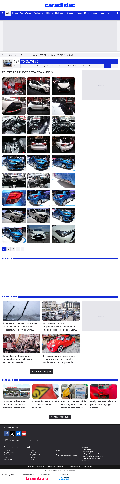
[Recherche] (117, 17)
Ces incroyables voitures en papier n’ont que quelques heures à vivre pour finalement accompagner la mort (58, 359)
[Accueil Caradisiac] (2, 13)
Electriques (38, 13)
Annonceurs (41, 467)
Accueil (16, 66)
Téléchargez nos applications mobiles (22, 440)
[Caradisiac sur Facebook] (6, 434)
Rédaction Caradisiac (55, 467)
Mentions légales (88, 452)
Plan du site (86, 449)
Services (70, 13)
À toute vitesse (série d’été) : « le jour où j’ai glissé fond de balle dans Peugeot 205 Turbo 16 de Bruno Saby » (20, 326)
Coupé (32, 450)
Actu (8, 13)
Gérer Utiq (85, 460)
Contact (31, 467)
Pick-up (32, 457)
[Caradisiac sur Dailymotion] (18, 434)
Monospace (8, 459)
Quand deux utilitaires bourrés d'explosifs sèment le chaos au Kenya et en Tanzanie (17, 359)
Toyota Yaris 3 (29, 61)
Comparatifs (45, 66)
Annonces (105, 13)
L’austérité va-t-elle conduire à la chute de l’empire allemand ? (45, 404)
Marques (94, 13)
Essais (15, 13)
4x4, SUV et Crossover (38, 455)
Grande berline (9, 455)
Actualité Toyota (9, 296)
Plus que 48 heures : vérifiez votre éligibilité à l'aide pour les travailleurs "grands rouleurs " (74, 404)
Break (6, 457)
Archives (85, 447)
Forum (79, 13)
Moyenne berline (9, 453)
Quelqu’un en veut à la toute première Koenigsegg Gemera (103, 404)
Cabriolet (33, 453)
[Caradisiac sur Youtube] (24, 434)
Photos (107, 66)
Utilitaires (49, 13)
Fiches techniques (74, 66)
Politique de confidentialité (91, 454)
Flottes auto (60, 13)
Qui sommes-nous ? (73, 467)
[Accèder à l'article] (21, 311)
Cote (84, 66)
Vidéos (114, 66)
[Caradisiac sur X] (12, 434)
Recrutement (87, 467)
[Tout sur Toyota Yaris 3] (7, 66)
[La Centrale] (37, 481)
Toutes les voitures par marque (66, 455)
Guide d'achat (25, 13)
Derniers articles (10, 379)
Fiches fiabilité (34, 66)
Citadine (7, 450)
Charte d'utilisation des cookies (93, 456)
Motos (58, 450)
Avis (53, 66)
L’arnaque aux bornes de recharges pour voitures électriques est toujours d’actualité (14, 404)
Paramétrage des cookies (91, 458)
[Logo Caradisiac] (60, 9)
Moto (86, 13)
